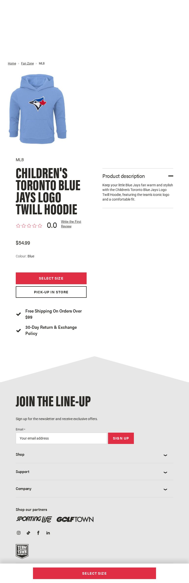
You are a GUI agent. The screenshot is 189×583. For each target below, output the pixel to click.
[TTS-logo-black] (22, 553)
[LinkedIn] (48, 533)
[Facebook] (38, 533)
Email (20, 429)
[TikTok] (29, 533)
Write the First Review (71, 224)
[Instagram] (19, 533)
